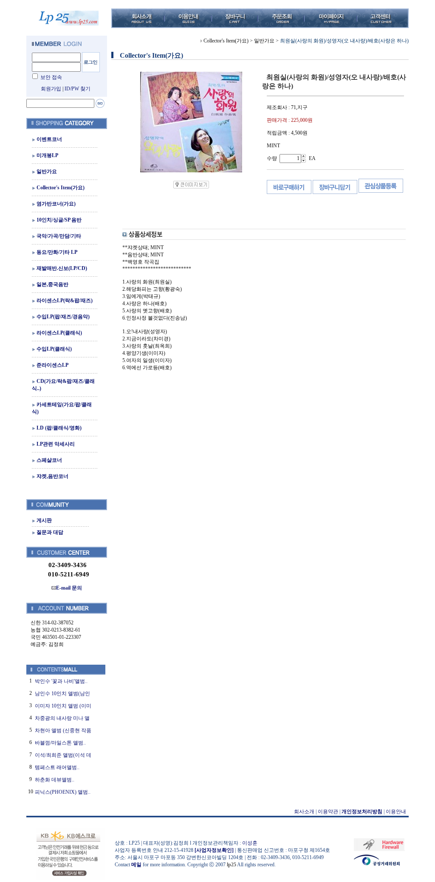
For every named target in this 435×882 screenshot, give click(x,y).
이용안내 (396, 812)
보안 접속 (51, 77)
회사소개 (304, 812)
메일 (136, 865)
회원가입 (51, 89)
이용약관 (328, 812)
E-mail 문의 (69, 588)
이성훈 (249, 843)
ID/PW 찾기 (77, 89)
